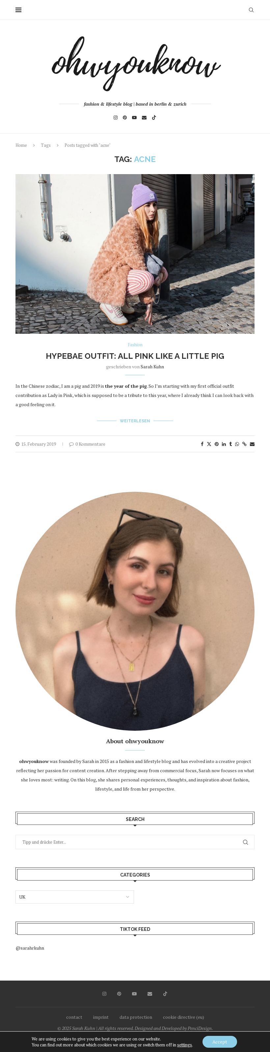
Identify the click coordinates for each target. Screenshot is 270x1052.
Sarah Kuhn (152, 366)
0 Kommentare (90, 444)
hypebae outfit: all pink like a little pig (135, 356)
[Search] (251, 9)
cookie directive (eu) (183, 1017)
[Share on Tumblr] (230, 444)
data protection (136, 1017)
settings (184, 1045)
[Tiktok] (154, 117)
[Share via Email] (252, 444)
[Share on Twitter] (209, 444)
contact (74, 1017)
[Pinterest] (125, 117)
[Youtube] (134, 117)
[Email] (144, 117)
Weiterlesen (135, 421)
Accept (219, 1042)
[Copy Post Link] (244, 444)
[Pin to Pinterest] (217, 444)
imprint (101, 1017)
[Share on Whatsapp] (237, 444)
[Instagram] (116, 117)
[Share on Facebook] (202, 444)
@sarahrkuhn (29, 948)
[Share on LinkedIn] (224, 444)
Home (21, 145)
